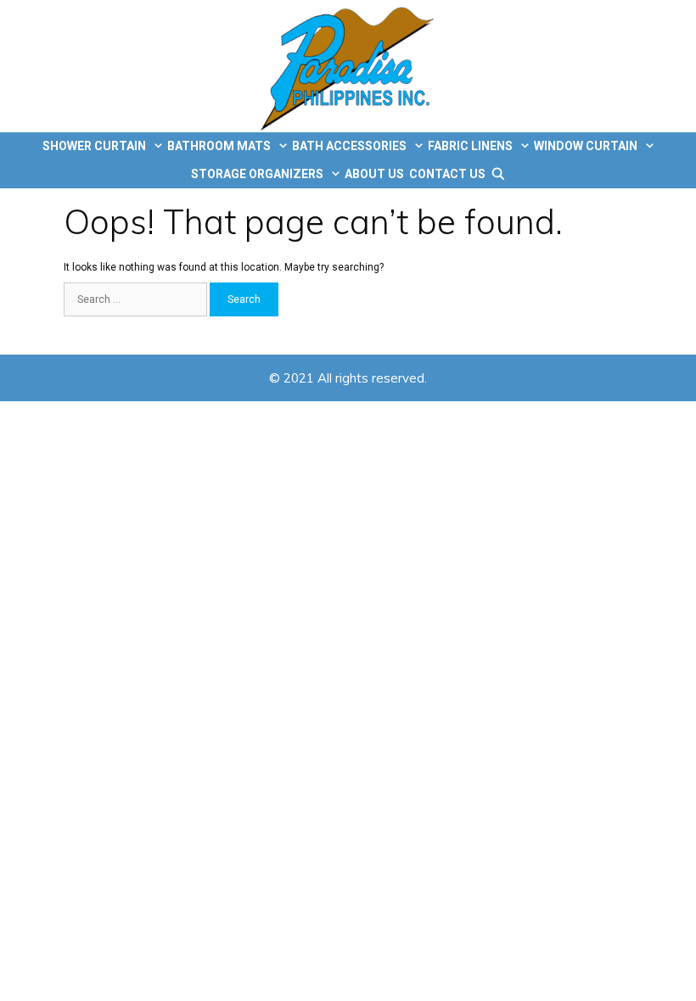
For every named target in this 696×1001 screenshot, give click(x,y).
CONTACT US (447, 174)
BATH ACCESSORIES (349, 146)
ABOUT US (374, 174)
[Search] (498, 174)
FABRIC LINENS (470, 146)
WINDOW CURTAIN (585, 146)
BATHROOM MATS (219, 146)
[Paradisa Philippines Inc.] (348, 66)
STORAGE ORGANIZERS (257, 174)
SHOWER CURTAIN (94, 146)
